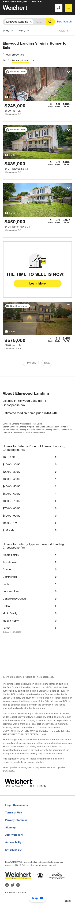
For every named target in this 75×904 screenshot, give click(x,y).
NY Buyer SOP (14, 850)
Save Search (64, 21)
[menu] (68, 8)
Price (6, 30)
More (22, 30)
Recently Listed (20, 60)
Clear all (64, 30)
